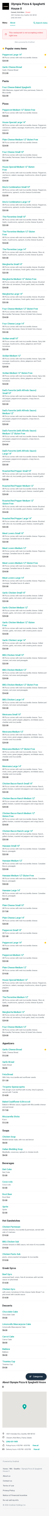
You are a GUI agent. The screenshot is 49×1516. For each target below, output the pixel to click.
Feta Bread (7, 1074)
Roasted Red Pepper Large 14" (17, 518)
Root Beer (7, 1194)
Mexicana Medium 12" (12, 731)
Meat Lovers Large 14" (13, 578)
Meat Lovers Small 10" (13, 533)
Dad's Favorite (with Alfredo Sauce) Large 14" (19, 452)
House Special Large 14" (14, 122)
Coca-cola (7, 1181)
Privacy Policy (9, 1490)
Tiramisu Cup (8, 1361)
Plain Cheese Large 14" (13, 917)
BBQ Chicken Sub (10, 1241)
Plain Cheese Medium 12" (14, 967)
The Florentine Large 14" (14, 249)
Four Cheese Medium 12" (14, 1027)
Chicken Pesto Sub (11, 1254)
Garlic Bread (8, 1062)
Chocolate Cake (10, 1311)
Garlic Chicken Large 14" (14, 640)
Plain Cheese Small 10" (13, 905)
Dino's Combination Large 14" (16, 202)
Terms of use (8, 1486)
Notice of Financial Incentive (15, 1495)
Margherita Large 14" (12, 294)
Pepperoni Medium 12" (13, 955)
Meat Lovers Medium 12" (14, 548)
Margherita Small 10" (12, 264)
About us (6, 1476)
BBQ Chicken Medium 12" (14, 670)
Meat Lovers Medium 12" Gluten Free (20, 563)
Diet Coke (7, 1169)
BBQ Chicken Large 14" (13, 699)
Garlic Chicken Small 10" (13, 592)
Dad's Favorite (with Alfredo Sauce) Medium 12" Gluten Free (19, 432)
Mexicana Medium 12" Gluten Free (18, 749)
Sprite (5, 1206)
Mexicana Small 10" (11, 714)
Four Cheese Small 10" (13, 152)
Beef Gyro (7, 1274)
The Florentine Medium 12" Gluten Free (18, 233)
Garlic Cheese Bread (12, 67)
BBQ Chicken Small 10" (13, 655)
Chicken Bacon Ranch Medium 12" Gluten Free (18, 814)
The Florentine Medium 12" (15, 997)
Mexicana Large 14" (11, 766)
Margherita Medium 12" (13, 1012)
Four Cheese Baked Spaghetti (16, 87)
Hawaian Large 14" (11, 890)
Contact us (7, 1481)
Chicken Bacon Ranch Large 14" (17, 831)
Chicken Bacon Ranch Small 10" (17, 783)
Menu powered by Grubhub (24, 42)
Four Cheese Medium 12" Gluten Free (20, 308)
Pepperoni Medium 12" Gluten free (18, 110)
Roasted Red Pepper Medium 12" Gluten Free (18, 502)
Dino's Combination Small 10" (16, 187)
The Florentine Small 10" (14, 216)
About (12, 23)
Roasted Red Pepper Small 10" (16, 471)
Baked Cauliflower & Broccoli (16, 1101)
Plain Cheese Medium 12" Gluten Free (20, 139)
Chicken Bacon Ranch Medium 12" (18, 798)
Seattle (17, 1469)
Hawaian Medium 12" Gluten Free (18, 875)
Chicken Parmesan (11, 1227)
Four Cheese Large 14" (13, 323)
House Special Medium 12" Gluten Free (18, 168)
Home (5, 1469)
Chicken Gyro (8, 1289)
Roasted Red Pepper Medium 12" (18, 486)
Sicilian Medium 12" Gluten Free (17, 373)
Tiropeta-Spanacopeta (13, 1087)
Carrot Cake (8, 1336)
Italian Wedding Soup (12, 1149)
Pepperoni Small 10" (12, 930)
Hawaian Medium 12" (12, 860)
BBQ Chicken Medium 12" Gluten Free (20, 684)
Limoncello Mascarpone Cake (16, 1324)
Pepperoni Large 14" (12, 54)
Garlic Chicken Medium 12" (15, 607)
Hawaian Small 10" (11, 846)
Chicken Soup (9, 1136)
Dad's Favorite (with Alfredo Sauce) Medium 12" (19, 412)
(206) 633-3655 (16, 18)
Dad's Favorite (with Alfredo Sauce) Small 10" (19, 391)
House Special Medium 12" (15, 980)
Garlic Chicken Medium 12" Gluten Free (18, 624)
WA (11, 1469)
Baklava (6, 1349)
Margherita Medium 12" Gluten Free (19, 279)
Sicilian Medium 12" (11, 355)
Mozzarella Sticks (11, 1116)
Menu (4, 23)
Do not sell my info (11, 1500)
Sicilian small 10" (10, 338)
